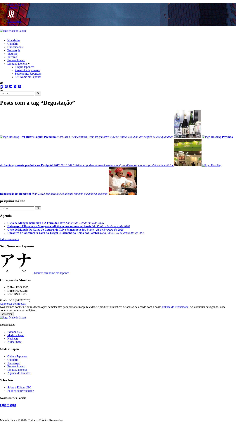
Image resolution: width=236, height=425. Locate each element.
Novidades (13, 40)
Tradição (12, 53)
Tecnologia (13, 50)
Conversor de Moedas (13, 303)
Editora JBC (14, 331)
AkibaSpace (14, 341)
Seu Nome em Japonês (28, 76)
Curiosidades (14, 47)
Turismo (12, 57)
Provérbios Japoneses (27, 70)
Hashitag (12, 338)
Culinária (12, 43)
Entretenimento (16, 60)
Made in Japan (15, 335)
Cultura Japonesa (17, 356)
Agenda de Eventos (18, 373)
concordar (6, 314)
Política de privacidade (20, 390)
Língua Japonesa (17, 63)
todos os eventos (9, 239)
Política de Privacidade (175, 307)
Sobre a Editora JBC (19, 387)
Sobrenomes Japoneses (28, 73)
